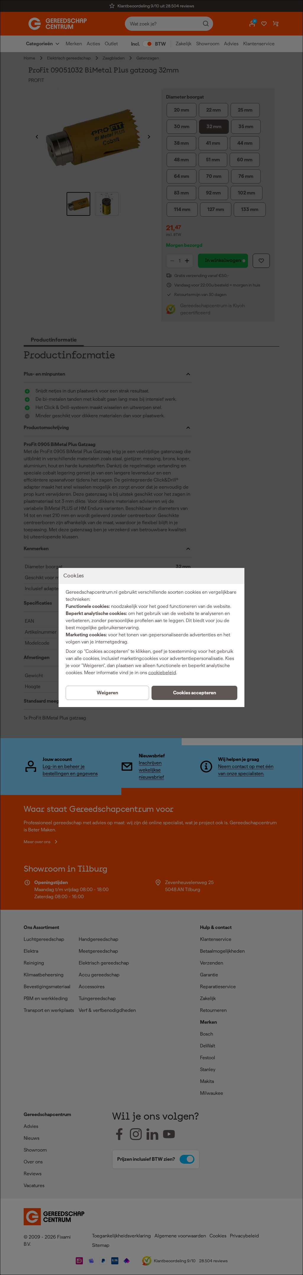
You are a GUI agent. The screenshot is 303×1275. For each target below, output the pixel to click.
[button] (194, 693)
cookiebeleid (162, 672)
